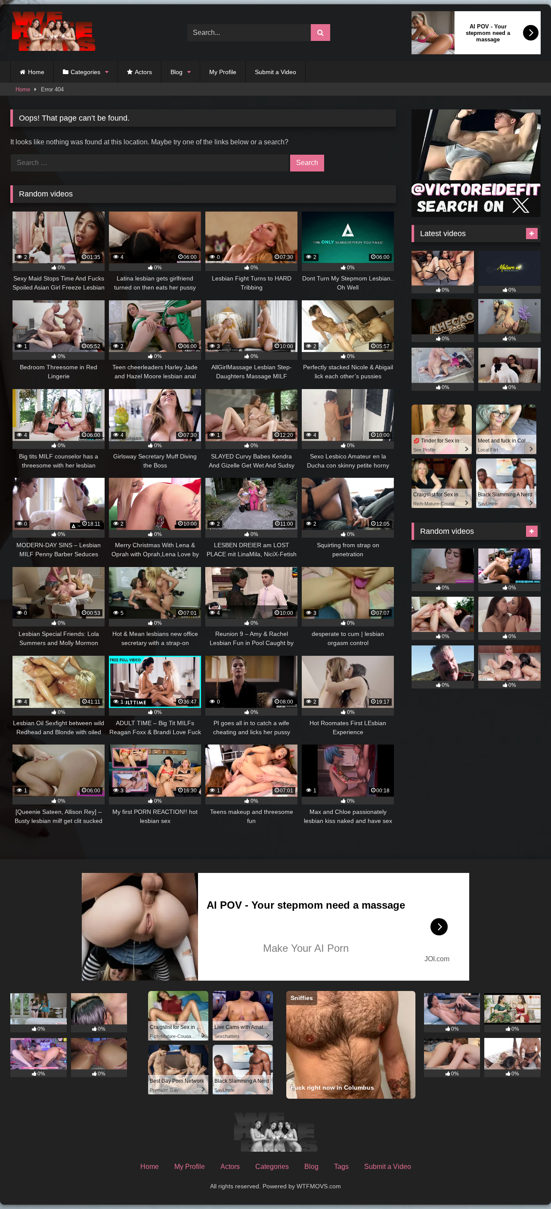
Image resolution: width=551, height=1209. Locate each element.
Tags (341, 1166)
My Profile (222, 72)
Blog (176, 72)
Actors (143, 72)
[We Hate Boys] (53, 33)
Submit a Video (275, 72)
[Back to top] (524, 1183)
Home (36, 72)
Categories (85, 72)
